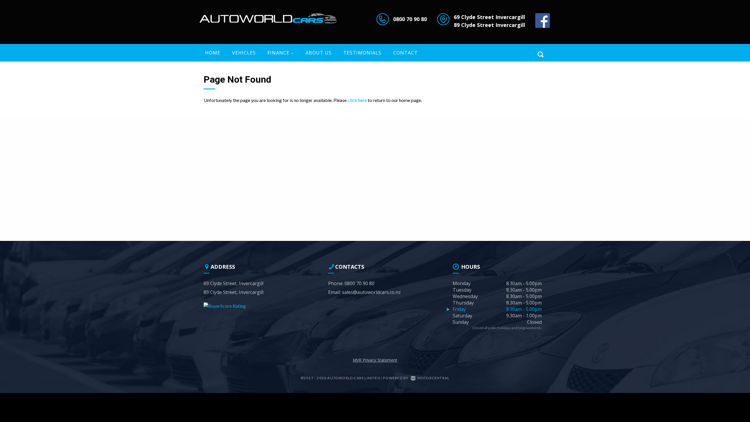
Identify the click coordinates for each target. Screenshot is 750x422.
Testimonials (362, 53)
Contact (405, 53)
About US (319, 53)
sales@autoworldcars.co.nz (371, 292)
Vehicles (244, 53)
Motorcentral (433, 378)
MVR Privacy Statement (375, 360)
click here (357, 100)
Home (212, 53)
